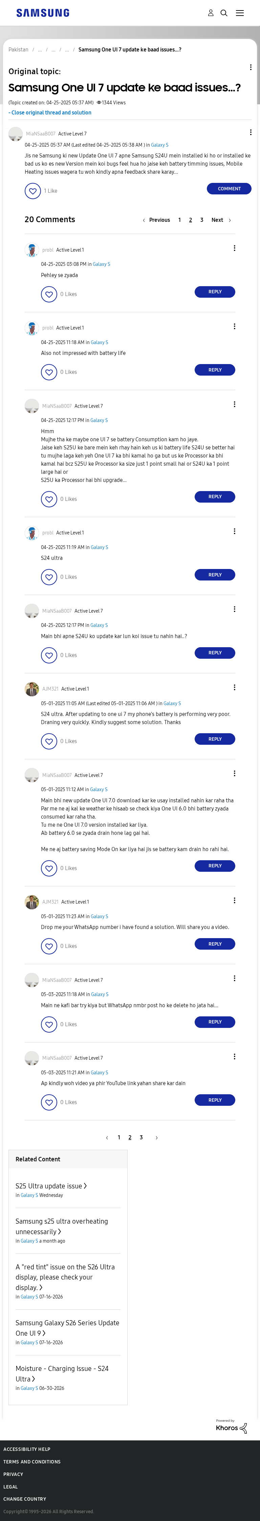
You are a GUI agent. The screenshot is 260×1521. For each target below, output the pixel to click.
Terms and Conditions (32, 1462)
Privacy (13, 1474)
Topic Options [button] (239, 67)
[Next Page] (154, 1137)
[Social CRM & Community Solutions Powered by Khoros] (231, 1426)
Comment (229, 189)
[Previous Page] (106, 1137)
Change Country (24, 1499)
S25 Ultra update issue (49, 1186)
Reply (215, 292)
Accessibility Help (26, 1449)
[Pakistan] (42, 12)
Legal (10, 1487)
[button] (240, 132)
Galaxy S (160, 145)
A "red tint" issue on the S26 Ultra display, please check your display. (65, 1277)
